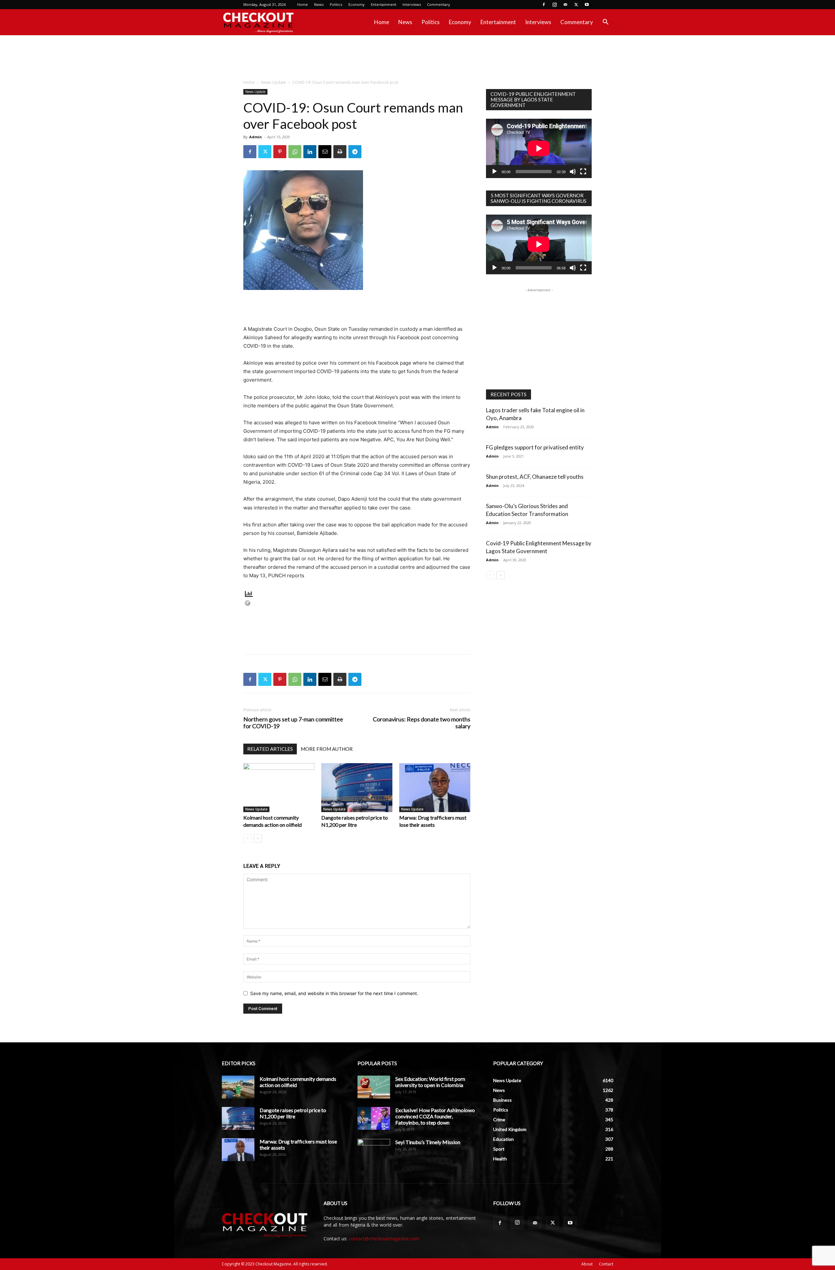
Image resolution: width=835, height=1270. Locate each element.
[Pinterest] (279, 151)
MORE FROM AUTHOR (327, 749)
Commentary (438, 4)
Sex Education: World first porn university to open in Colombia (430, 1082)
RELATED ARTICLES (270, 749)
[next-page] (258, 838)
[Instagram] (554, 4)
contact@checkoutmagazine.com (384, 1238)
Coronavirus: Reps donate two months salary (421, 723)
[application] (539, 148)
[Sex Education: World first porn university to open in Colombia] (373, 1087)
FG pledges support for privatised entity (535, 447)
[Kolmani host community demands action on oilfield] (278, 787)
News (319, 4)
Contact (606, 1264)
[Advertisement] (417, 57)
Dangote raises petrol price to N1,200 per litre (293, 1113)
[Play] (494, 171)
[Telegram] (354, 151)
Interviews (411, 4)
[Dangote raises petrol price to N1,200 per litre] (356, 787)
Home (302, 4)
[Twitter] (576, 4)
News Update (273, 82)
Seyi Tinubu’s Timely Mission (427, 1142)
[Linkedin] (309, 151)
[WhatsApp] (294, 151)
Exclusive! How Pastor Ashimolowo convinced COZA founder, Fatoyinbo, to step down (435, 1116)
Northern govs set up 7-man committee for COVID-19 (293, 723)
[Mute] (572, 171)
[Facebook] (544, 4)
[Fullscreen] (583, 171)
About (587, 1264)
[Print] (339, 151)
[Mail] (565, 4)
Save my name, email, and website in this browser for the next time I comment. (334, 993)
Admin (255, 136)
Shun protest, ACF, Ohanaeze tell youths (535, 476)
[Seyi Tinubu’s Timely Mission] (373, 1150)
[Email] (324, 151)
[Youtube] (587, 4)
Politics (336, 4)
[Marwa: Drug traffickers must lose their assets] (434, 787)
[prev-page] (247, 838)
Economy (356, 4)
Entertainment (383, 4)
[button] (605, 23)
